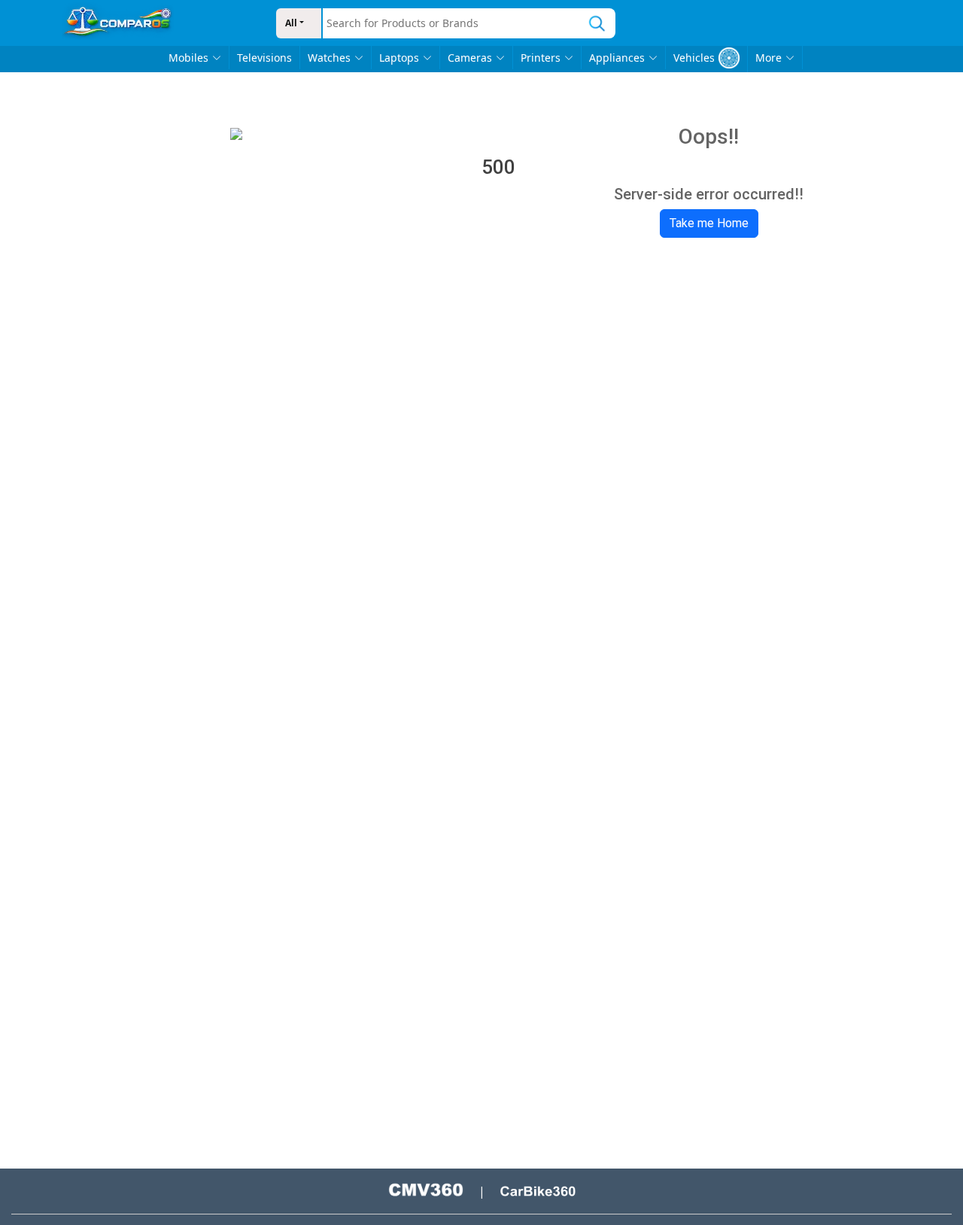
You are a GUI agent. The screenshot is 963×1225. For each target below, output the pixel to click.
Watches (329, 57)
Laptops (399, 57)
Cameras (470, 57)
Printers (540, 57)
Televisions (264, 57)
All (291, 23)
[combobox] (451, 23)
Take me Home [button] (709, 223)
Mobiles (188, 57)
